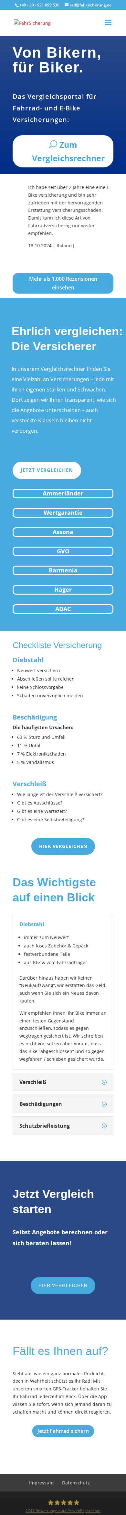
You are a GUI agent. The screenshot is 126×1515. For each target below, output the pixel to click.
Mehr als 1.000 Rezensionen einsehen (63, 283)
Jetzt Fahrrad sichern (63, 1431)
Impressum (41, 1483)
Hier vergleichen (63, 846)
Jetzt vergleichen (47, 470)
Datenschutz (76, 1483)
